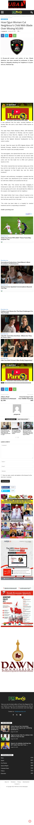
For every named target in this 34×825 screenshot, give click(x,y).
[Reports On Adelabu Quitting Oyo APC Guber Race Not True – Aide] (5, 745)
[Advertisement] (17, 85)
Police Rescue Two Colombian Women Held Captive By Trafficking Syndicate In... (21, 727)
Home (2, 16)
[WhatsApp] (14, 35)
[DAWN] (17, 656)
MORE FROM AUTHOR (23, 419)
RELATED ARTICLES (10, 419)
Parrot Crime (7, 16)
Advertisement (26, 782)
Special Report (4, 765)
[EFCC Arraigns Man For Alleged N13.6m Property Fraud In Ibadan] (17, 425)
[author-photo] (17, 408)
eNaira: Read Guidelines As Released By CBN (8, 398)
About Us (7, 782)
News (2, 758)
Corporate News (5, 768)
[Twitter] (6, 35)
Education (3, 773)
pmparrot (4, 31)
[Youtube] (20, 715)
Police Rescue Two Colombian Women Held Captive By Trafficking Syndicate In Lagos (5, 432)
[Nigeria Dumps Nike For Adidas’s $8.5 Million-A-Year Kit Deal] (5, 737)
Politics (3, 771)
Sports (2, 760)
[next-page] (18, 437)
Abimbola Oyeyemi (9, 382)
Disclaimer (13, 782)
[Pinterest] (10, 35)
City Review (4, 763)
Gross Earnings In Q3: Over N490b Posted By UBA (25, 398)
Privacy (19, 782)
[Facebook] (2, 35)
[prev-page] (16, 437)
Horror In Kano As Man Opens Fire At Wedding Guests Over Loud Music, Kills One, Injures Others (28, 432)
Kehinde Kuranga (18, 382)
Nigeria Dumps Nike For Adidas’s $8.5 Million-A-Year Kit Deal (22, 735)
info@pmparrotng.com (20, 711)
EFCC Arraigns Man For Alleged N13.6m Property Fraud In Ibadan (16, 432)
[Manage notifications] (30, 821)
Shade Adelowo (27, 382)
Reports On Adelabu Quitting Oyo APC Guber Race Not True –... (21, 744)
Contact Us (17, 784)
